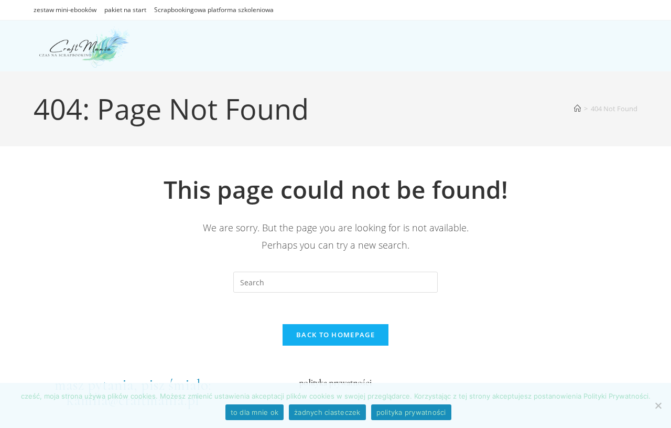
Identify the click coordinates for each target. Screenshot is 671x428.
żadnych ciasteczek (327, 412)
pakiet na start (125, 9)
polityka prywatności (411, 412)
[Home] (577, 108)
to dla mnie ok (255, 412)
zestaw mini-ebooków (65, 9)
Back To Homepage (335, 334)
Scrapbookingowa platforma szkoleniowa (214, 9)
